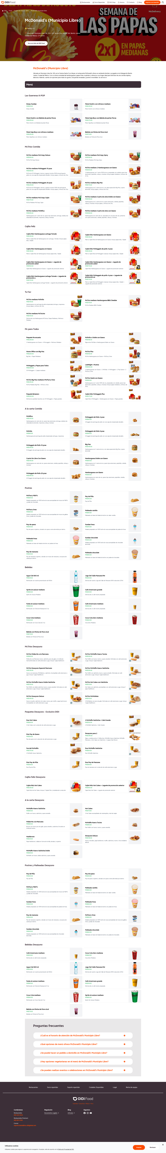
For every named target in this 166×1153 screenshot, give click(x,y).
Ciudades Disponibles (96, 1087)
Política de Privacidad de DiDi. (66, 1149)
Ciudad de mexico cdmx (21, 11)
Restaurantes (33, 1087)
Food (10, 11)
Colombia (75, 1103)
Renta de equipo (131, 1087)
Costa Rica (82, 1103)
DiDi (5, 11)
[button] (152, 2)
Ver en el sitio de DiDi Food (36, 43)
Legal (115, 1087)
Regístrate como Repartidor (152, 2)
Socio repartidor (52, 1087)
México (87, 1103)
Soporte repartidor (73, 1087)
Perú (92, 1103)
